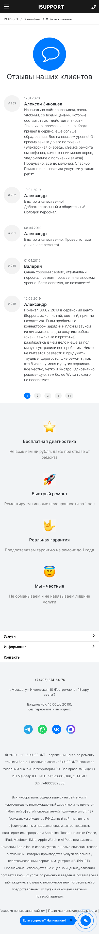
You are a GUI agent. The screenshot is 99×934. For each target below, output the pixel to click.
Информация (15, 647)
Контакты (12, 657)
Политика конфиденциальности (72, 911)
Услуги (9, 636)
